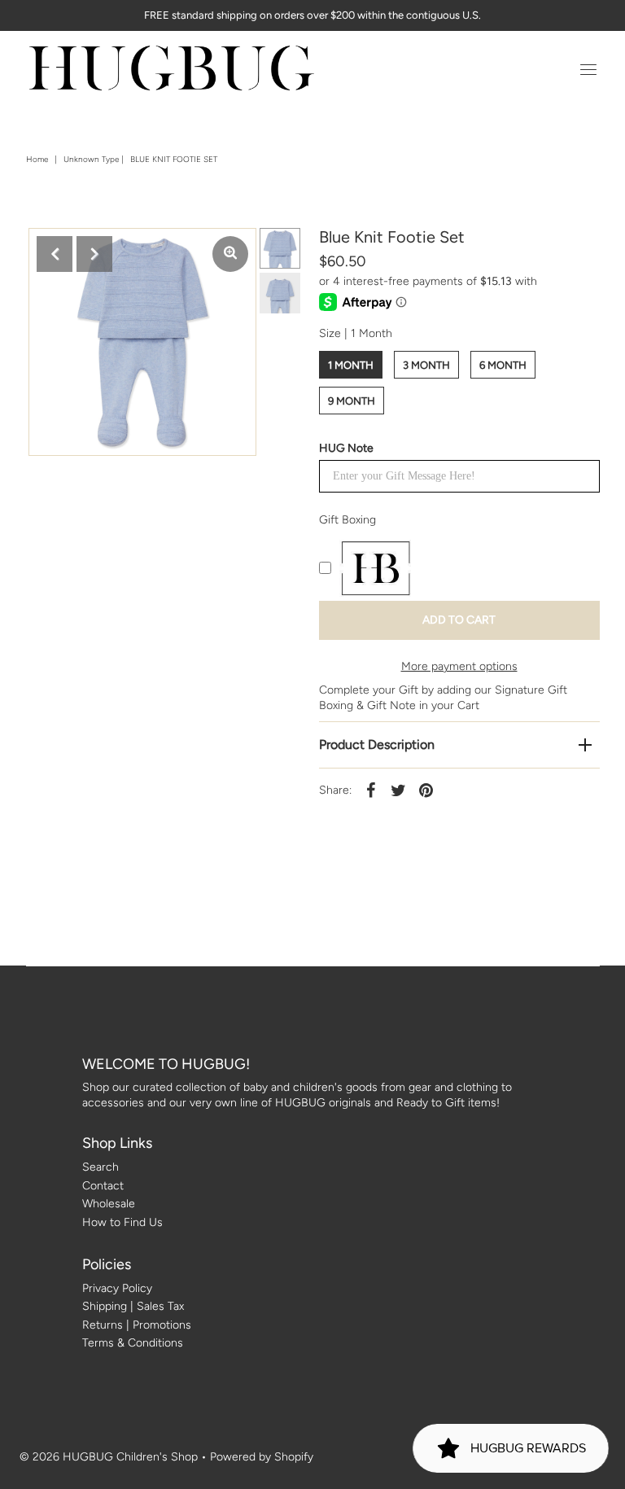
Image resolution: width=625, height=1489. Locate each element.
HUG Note (346, 448)
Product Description (377, 744)
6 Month (503, 365)
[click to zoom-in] (230, 254)
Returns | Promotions (136, 1325)
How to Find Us (122, 1222)
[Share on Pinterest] (426, 790)
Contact (103, 1186)
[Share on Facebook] (371, 790)
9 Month (351, 401)
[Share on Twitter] (399, 790)
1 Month (351, 365)
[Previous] (54, 254)
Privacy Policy (117, 1288)
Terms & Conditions (132, 1343)
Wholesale (108, 1204)
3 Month (426, 365)
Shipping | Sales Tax (133, 1306)
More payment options (459, 666)
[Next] (94, 254)
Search (100, 1167)
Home (37, 159)
